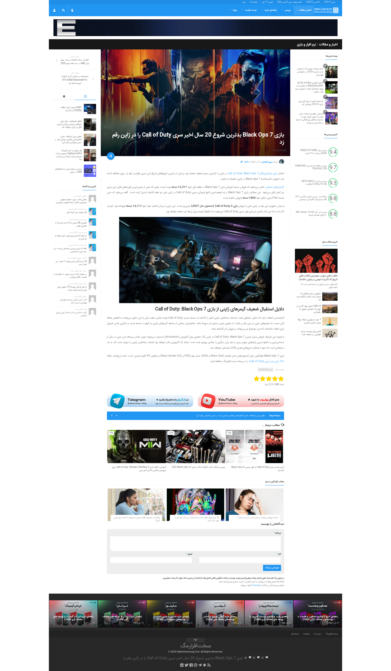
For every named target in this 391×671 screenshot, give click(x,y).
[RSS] (209, 665)
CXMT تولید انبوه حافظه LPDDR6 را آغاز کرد (71, 109)
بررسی (288, 10)
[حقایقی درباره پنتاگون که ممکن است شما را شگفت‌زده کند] (330, 296)
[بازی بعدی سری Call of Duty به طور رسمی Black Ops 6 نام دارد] (254, 446)
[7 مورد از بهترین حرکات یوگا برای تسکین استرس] (330, 321)
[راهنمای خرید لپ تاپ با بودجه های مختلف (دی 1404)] (122, 614)
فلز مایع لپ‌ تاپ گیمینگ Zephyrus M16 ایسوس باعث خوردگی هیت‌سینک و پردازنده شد (226, 416)
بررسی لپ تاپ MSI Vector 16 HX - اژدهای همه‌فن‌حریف (311, 213)
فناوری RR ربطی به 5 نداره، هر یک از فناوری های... (71, 224)
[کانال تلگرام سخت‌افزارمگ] (200, 665)
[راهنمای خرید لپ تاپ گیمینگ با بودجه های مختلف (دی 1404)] (73, 614)
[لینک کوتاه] (242, 162)
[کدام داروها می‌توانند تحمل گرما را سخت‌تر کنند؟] (254, 504)
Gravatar (256, 585)
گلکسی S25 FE (313, 2)
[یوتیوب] (241, 400)
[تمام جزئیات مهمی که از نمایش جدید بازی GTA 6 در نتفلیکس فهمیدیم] (331, 72)
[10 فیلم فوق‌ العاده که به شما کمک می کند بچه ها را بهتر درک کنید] (195, 504)
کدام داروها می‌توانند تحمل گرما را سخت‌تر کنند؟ (257, 518)
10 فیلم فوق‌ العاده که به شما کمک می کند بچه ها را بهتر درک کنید (197, 519)
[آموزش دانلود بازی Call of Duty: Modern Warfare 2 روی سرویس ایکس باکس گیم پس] (136, 446)
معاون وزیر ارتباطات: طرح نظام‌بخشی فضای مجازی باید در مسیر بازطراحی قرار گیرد (68, 139)
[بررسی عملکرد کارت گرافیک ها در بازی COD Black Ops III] (195, 446)
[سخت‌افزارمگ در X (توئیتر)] (186, 665)
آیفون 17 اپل (267, 2)
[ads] (195, 27)
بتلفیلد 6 (254, 2)
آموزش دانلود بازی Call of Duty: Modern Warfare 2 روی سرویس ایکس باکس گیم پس (139, 468)
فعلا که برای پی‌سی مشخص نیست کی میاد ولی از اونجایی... (70, 250)
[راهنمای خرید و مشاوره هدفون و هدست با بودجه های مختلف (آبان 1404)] (318, 614)
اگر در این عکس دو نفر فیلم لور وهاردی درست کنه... (73, 301)
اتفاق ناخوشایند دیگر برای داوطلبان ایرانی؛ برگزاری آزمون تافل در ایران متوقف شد (69, 124)
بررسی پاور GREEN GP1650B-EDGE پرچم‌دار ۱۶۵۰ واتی (313, 152)
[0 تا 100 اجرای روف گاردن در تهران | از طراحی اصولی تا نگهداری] (330, 309)
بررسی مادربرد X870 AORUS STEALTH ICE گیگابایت (314, 182)
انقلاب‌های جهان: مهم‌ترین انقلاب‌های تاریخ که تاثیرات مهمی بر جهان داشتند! (318, 278)
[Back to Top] (195, 640)
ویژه (235, 10)
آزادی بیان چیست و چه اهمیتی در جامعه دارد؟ (311, 333)
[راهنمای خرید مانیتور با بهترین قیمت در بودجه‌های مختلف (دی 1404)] (171, 614)
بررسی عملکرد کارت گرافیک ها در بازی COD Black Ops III (198, 467)
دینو (244, 2)
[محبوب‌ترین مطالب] (64, 97)
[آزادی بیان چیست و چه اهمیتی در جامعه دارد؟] (330, 333)
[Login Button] (54, 10)
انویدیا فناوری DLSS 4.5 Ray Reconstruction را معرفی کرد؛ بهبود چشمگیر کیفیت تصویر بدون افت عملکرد (309, 87)
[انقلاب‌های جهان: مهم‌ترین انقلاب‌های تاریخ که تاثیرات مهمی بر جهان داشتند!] (316, 261)
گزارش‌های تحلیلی (274, 187)
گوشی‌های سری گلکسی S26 (289, 2)
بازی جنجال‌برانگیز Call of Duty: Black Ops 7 (252, 173)
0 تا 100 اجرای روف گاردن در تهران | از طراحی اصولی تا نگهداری (308, 309)
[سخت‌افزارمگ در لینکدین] (181, 665)
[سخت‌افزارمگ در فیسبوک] (191, 665)
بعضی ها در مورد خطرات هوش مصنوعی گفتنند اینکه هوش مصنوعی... (70, 201)
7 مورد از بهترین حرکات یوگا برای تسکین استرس (309, 321)
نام (279, 554)
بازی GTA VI (329, 2)
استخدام (295, 634)
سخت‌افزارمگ (331, 634)
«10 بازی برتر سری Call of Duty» (266, 361)
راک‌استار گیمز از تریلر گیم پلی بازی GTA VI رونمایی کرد (310, 103)
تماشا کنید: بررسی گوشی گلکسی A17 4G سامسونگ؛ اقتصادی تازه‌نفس (311, 198)
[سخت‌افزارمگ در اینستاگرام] (195, 665)
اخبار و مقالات (305, 10)
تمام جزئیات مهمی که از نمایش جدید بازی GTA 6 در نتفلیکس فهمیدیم (310, 72)
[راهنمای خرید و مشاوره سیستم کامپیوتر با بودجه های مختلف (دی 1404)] (269, 614)
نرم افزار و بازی (306, 44)
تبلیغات (306, 634)
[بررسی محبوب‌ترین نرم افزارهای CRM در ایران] (90, 171)
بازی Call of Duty (265, 369)
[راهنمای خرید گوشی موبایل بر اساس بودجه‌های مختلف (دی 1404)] (220, 614)
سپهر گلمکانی (266, 162)
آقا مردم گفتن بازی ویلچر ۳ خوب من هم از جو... (71, 263)
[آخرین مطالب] (85, 97)
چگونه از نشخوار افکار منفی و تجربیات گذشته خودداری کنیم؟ (137, 519)
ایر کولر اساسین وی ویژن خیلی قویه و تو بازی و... (71, 237)
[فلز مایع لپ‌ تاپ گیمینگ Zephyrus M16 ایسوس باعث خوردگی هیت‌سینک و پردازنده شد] (90, 155)
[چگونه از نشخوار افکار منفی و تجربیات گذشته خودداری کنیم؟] (136, 504)
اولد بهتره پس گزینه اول (77, 212)
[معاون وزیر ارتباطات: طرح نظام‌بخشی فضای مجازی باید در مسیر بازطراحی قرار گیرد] (90, 140)
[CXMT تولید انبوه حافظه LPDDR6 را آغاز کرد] (90, 109)
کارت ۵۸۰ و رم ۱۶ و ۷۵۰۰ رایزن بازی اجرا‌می (71, 314)
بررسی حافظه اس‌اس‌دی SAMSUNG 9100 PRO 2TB (311, 167)
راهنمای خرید (271, 10)
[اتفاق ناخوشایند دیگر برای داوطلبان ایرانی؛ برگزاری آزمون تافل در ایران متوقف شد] (90, 124)
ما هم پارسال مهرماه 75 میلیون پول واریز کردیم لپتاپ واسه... (72, 288)
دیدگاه (277, 533)
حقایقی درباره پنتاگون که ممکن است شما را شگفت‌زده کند (309, 297)
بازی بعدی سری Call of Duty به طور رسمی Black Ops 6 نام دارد (257, 468)
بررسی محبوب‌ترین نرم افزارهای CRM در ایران (68, 170)
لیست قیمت (250, 10)
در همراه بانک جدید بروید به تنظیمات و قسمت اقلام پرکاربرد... (70, 275)
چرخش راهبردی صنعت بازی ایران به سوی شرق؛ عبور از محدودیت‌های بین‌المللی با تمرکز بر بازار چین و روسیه (309, 118)
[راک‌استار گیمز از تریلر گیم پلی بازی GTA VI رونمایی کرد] (331, 103)
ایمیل (189, 554)
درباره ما (317, 634)
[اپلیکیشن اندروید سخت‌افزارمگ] (204, 665)
